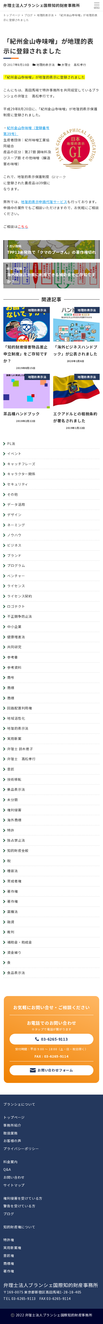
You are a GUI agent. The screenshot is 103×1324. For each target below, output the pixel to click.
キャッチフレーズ (21, 463)
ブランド (14, 555)
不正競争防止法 (19, 616)
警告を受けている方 (19, 1205)
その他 (12, 494)
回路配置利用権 (19, 708)
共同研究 (14, 646)
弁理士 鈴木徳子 (20, 748)
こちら (23, 226)
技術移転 (14, 779)
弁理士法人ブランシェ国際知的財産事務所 (41, 5)
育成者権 (14, 881)
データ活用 (16, 504)
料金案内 (10, 1161)
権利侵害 (14, 809)
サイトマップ (14, 1185)
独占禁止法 (16, 840)
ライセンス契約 (19, 596)
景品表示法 (16, 789)
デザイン (14, 514)
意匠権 (8, 1255)
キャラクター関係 (21, 473)
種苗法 (12, 870)
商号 (10, 677)
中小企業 (14, 626)
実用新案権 (12, 1247)
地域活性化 (16, 718)
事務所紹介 (12, 1125)
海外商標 (14, 820)
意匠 (10, 769)
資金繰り (14, 952)
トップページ (14, 1117)
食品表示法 (16, 972)
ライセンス (16, 585)
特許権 (8, 1239)
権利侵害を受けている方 (22, 1198)
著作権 (12, 891)
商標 (10, 687)
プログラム (16, 565)
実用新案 (14, 738)
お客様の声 (12, 1140)
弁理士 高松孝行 (74, 65)
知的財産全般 (18, 850)
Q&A (7, 1169)
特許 (10, 830)
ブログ (8, 1213)
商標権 (8, 1263)
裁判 (10, 931)
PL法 (11, 443)
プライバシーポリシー (21, 1148)
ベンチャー (16, 575)
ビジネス (14, 545)
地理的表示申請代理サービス (44, 201)
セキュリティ (17, 484)
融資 (10, 921)
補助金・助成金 (19, 942)
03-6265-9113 (54, 1039)
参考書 (12, 657)
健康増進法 (16, 636)
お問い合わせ (14, 1177)
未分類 (12, 799)
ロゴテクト (16, 606)
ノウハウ (14, 535)
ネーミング (16, 524)
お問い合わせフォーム (55, 1070)
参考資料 (14, 667)
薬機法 (12, 911)
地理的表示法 (45, 65)
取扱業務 (10, 1133)
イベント (14, 453)
